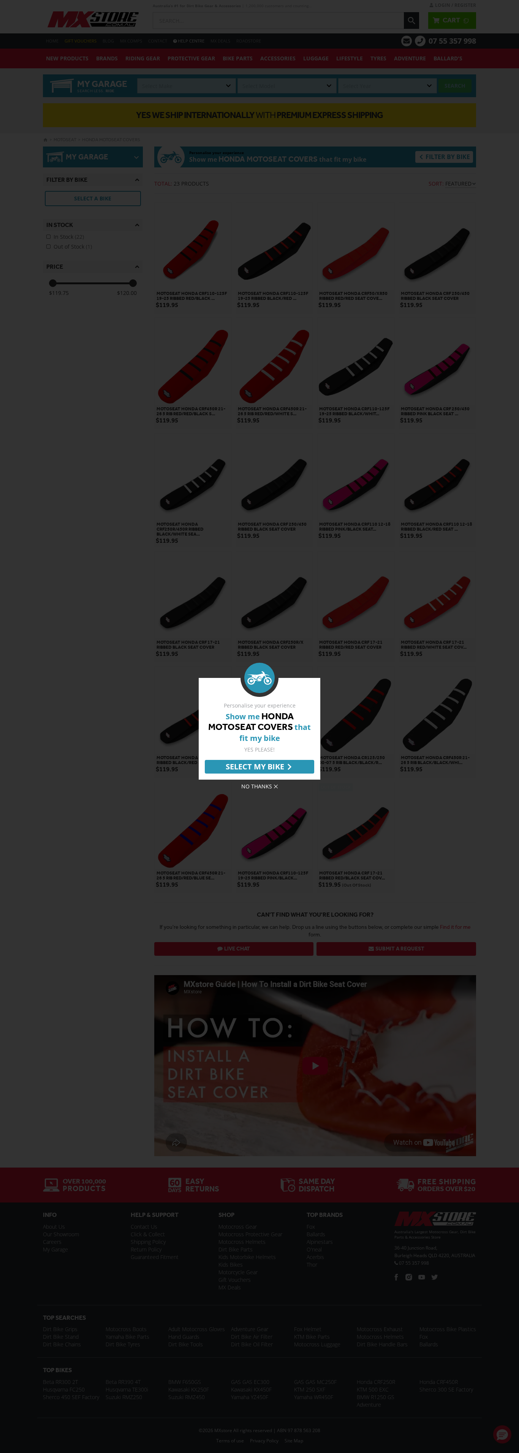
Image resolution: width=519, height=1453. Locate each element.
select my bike (255, 766)
